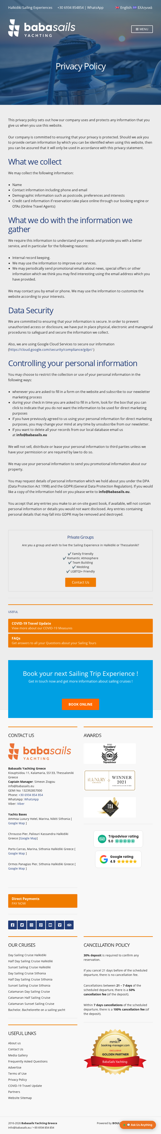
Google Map (16, 823)
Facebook (12, 925)
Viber (21, 804)
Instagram (31, 925)
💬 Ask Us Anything (139, 1124)
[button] (118, 839)
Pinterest (40, 925)
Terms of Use (17, 1073)
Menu (143, 29)
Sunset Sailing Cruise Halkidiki (29, 967)
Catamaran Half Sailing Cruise (29, 998)
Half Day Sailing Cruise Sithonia (30, 979)
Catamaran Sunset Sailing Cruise (31, 1004)
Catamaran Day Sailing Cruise (29, 992)
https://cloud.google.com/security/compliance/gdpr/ (50, 349)
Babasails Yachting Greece (39, 1123)
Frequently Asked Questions (28, 1061)
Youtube (50, 925)
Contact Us (80, 582)
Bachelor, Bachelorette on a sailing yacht (36, 1010)
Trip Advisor (69, 925)
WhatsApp (95, 7)
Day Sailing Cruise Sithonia (27, 973)
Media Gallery (18, 1055)
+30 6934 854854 (70, 7)
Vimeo (59, 925)
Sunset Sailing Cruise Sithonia (29, 985)
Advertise (14, 1067)
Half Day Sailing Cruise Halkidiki (30, 961)
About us (14, 1043)
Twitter (22, 925)
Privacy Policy (17, 1080)
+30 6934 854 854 (31, 795)
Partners (14, 1092)
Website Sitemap (20, 1098)
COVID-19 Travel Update (25, 1086)
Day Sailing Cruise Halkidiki (27, 955)
